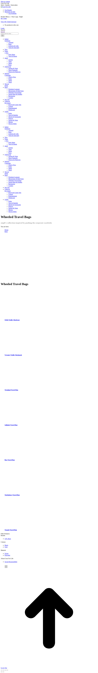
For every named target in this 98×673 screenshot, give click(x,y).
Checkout (13, 22)
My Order (4, 18)
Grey (6, 547)
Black (6, 545)
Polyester (7, 555)
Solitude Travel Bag (11, 425)
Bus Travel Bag (10, 460)
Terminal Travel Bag (11, 390)
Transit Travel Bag (11, 530)
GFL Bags (8, 539)
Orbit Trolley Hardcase (12, 320)
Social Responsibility (11, 562)
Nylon (6, 553)
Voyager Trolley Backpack (13, 355)
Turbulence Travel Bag (12, 495)
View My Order (5, 22)
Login (2, 28)
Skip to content (5, 1)
